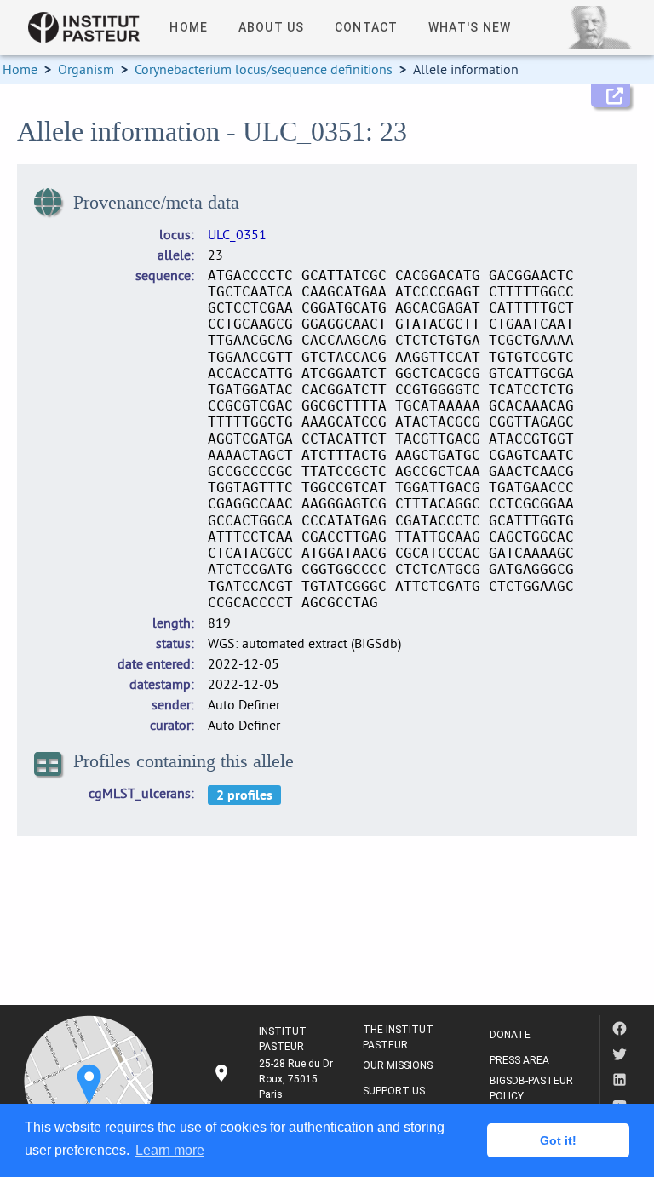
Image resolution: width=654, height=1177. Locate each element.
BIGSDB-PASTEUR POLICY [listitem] (531, 1088)
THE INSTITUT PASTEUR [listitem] (398, 1037)
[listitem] (274, 1079)
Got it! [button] (558, 1140)
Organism (86, 69)
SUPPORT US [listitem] (394, 1091)
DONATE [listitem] (510, 1035)
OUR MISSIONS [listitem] (398, 1065)
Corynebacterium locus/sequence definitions (264, 69)
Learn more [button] (169, 1150)
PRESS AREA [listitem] (519, 1060)
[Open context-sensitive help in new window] (610, 95)
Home (20, 69)
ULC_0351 (237, 234)
